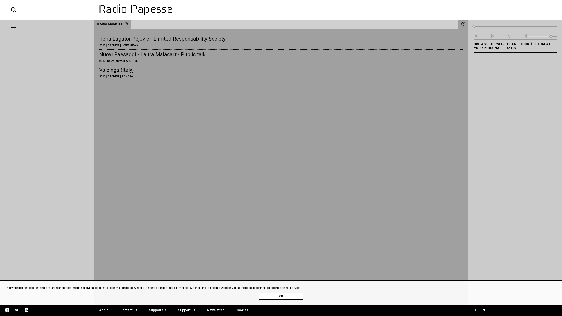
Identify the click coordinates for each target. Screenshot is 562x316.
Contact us (128, 310)
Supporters (157, 310)
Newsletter (215, 310)
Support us (186, 310)
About (103, 310)
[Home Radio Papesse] (281, 9)
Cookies (242, 310)
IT (476, 310)
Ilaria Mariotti (110, 24)
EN (483, 310)
